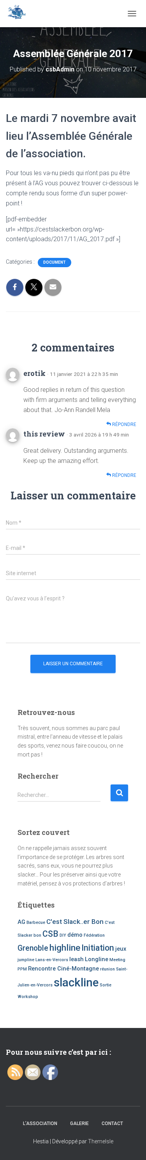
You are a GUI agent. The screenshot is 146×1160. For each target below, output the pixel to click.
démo (75, 934)
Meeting (117, 959)
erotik (34, 373)
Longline (96, 959)
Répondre (123, 424)
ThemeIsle (100, 1141)
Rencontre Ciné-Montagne (63, 968)
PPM (22, 969)
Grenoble (33, 948)
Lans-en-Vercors (51, 959)
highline (64, 948)
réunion (107, 969)
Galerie (79, 1123)
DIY (63, 935)
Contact (112, 1123)
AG (21, 921)
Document (54, 262)
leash (76, 959)
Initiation (97, 948)
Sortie (105, 985)
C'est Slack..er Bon (75, 921)
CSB (50, 934)
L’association (40, 1123)
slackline (76, 982)
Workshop (28, 996)
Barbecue (35, 922)
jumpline (26, 959)
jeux (120, 948)
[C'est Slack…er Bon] (19, 13)
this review (44, 433)
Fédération (94, 935)
